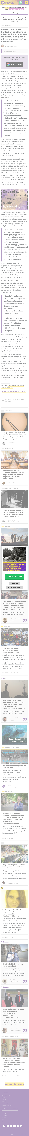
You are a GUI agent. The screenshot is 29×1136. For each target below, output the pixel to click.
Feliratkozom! (14, 577)
